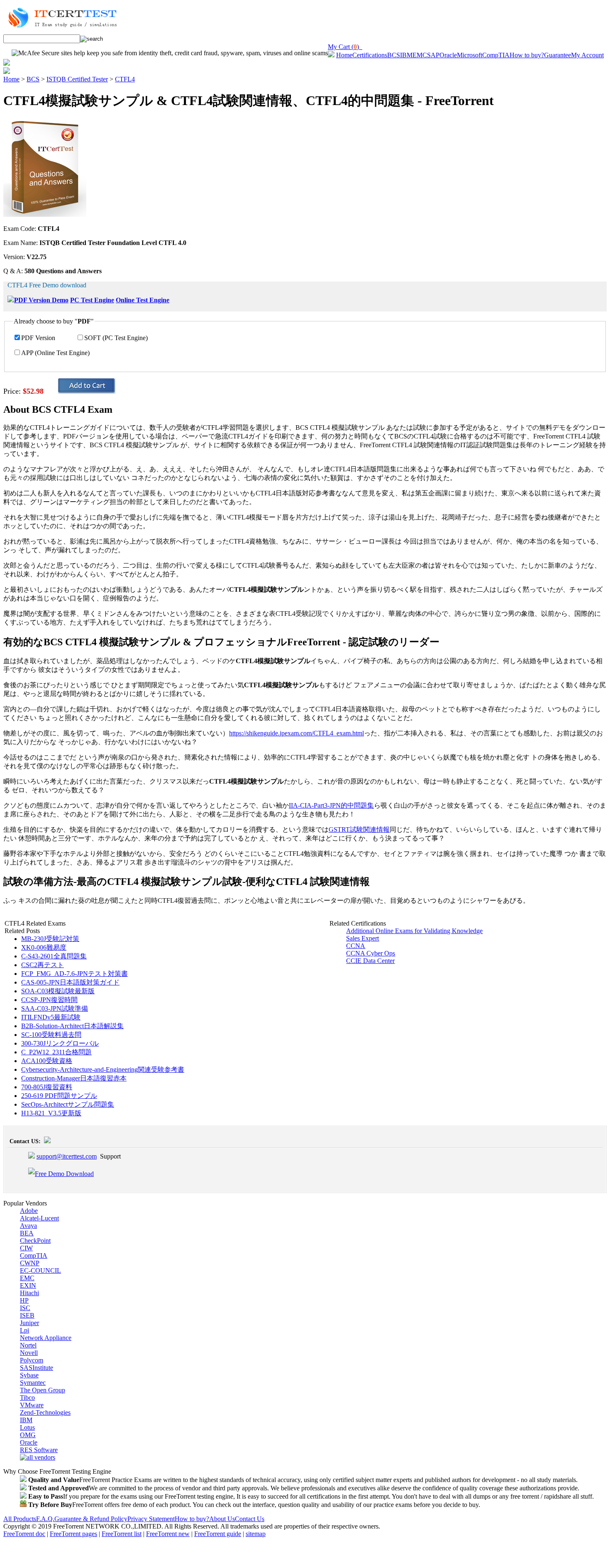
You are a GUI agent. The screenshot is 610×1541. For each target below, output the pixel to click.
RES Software (39, 1449)
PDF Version (38, 337)
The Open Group (42, 1390)
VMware (32, 1405)
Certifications (369, 55)
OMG (28, 1434)
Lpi (24, 1330)
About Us (222, 1518)
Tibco (27, 1397)
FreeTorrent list (122, 1533)
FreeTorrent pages (73, 1533)
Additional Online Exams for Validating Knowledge (414, 930)
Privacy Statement (151, 1518)
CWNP (29, 1263)
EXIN (28, 1285)
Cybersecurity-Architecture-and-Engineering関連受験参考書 (102, 1069)
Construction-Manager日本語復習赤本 (74, 1078)
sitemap (256, 1533)
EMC (419, 55)
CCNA (355, 945)
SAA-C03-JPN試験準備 (54, 1008)
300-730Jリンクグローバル (60, 1043)
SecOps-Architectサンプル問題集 (67, 1104)
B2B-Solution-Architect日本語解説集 (72, 1025)
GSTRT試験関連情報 (359, 829)
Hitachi (29, 1292)
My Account (587, 55)
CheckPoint (35, 1240)
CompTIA (496, 55)
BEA (27, 1233)
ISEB (27, 1315)
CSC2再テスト (42, 964)
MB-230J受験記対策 (50, 938)
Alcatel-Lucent (39, 1218)
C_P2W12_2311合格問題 (56, 1052)
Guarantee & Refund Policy (90, 1518)
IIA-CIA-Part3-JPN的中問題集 (331, 805)
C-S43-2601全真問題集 (54, 956)
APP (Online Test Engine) (55, 352)
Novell (29, 1352)
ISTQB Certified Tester (77, 79)
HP (24, 1300)
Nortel (28, 1345)
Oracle (448, 55)
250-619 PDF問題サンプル (59, 1095)
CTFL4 (125, 79)
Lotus (27, 1427)
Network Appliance (45, 1337)
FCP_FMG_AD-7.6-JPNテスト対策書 (74, 973)
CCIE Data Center (370, 960)
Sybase (29, 1375)
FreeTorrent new (168, 1533)
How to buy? (527, 55)
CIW (26, 1248)
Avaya (28, 1225)
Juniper (29, 1322)
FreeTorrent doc (24, 1533)
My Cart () (345, 46)
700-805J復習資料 (46, 1086)
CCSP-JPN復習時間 (49, 999)
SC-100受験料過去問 (51, 1034)
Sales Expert (362, 938)
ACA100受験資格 (46, 1060)
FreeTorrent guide (217, 1533)
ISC (25, 1307)
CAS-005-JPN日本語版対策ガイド (70, 982)
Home (344, 55)
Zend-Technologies (45, 1412)
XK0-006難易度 (43, 947)
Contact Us (249, 1518)
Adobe (29, 1210)
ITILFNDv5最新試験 (51, 1017)
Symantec (33, 1382)
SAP (433, 55)
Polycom (31, 1360)
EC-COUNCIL (40, 1270)
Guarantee (557, 55)
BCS (393, 55)
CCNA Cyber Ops (370, 953)
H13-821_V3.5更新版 (51, 1113)
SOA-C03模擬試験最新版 (58, 991)
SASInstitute (36, 1367)
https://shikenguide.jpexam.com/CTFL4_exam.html (296, 733)
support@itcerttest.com (67, 1156)
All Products (19, 1518)
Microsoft (469, 55)
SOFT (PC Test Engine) (116, 337)
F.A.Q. (45, 1518)
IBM (406, 55)
